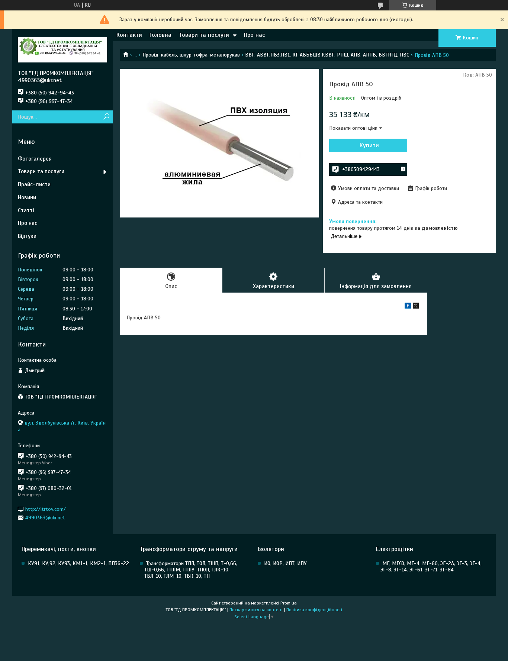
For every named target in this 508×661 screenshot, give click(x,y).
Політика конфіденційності (314, 609)
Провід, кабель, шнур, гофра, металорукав (191, 55)
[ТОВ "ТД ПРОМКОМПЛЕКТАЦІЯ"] (62, 49)
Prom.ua (288, 603)
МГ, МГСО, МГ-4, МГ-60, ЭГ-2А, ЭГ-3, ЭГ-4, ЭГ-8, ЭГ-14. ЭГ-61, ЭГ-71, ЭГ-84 (431, 566)
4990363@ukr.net (45, 518)
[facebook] (408, 307)
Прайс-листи (34, 184)
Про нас (254, 35)
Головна (160, 35)
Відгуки (27, 236)
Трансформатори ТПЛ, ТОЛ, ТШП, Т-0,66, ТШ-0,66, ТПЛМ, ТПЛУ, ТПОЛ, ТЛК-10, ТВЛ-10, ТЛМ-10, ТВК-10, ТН (190, 569)
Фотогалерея (35, 158)
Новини (27, 197)
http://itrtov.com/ (45, 509)
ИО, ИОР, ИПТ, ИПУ (285, 563)
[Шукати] (106, 116)
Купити (369, 145)
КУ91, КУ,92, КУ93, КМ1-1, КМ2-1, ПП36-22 (78, 563)
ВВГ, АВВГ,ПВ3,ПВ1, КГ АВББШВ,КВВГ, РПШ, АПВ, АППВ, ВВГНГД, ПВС (327, 55)
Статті (26, 210)
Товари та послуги (204, 35)
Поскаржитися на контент (256, 609)
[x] (416, 307)
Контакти (129, 35)
